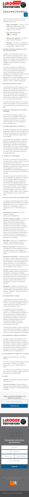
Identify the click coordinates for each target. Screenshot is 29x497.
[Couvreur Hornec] (14, 5)
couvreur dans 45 (11, 477)
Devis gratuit (17, 2)
